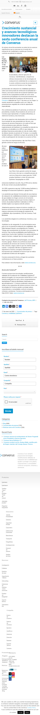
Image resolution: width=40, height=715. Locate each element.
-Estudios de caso (4, 571)
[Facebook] (22, 6)
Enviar (8, 411)
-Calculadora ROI (5, 604)
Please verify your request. (12, 397)
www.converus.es (30, 263)
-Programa (4, 656)
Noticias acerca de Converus (12, 427)
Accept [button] (21, 712)
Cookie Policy (31, 707)
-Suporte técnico (4, 600)
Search (4, 342)
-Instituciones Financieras (9, 531)
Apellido (6, 364)
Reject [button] (27, 712)
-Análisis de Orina (8, 554)
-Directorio (5, 662)
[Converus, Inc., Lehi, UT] (13, 669)
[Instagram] (25, 6)
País (5, 388)
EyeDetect (19, 313)
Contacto (28, 9)
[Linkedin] (18, 6)
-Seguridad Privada (9, 523)
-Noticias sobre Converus (4, 683)
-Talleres (4, 577)
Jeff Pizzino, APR (29, 300)
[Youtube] (14, 6)
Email (6, 372)
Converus (5, 100)
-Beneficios (5, 660)
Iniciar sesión (19, 9)
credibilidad (11, 313)
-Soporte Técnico (9, 643)
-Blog (3, 691)
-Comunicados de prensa (5, 678)
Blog (4, 423)
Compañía (7, 380)
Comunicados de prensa (24, 311)
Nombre (6, 356)
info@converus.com (27, 1)
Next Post (19, 320)
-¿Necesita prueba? (4, 501)
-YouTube (4, 686)
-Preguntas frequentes (5, 506)
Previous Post (21, 325)
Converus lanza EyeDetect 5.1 (13, 440)
